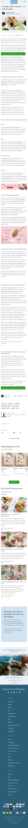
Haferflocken (4, 83)
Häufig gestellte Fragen (13, 748)
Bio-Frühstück (11, 701)
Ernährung (10, 35)
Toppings (10, 722)
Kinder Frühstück (11, 716)
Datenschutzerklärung (12, 791)
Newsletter (10, 759)
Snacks (9, 719)
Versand (20, 819)
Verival (8, 817)
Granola (9, 707)
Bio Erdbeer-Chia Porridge (5, 469)
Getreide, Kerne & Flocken (13, 725)
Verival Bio (3, 35)
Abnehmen (4, 403)
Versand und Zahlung (12, 782)
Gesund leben (16, 406)
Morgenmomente (5, 408)
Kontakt (9, 794)
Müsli (9, 710)
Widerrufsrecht (11, 785)
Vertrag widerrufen (12, 788)
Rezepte (13, 408)
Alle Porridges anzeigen (6, 449)
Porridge (25, 38)
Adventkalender (11, 731)
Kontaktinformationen (12, 821)
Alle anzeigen (14, 482)
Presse (9, 754)
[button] (2, 1)
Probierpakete (11, 728)
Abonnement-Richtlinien (13, 779)
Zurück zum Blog (14, 438)
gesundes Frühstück (20, 199)
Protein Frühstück (12, 713)
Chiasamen (21, 165)
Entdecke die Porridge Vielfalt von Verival (13, 53)
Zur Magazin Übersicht (6, 491)
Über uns (10, 739)
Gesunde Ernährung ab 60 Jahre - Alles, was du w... (13, 582)
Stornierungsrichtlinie (15, 823)
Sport (18, 408)
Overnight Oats (10, 287)
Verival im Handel (11, 751)
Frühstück (17, 403)
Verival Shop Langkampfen (13, 745)
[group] (11, 665)
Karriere (9, 757)
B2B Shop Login (11, 765)
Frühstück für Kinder (6, 406)
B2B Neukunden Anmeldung (14, 762)
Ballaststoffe (22, 65)
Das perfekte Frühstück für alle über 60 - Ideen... (12, 550)
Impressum (10, 774)
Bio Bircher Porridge (18, 468)
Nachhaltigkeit (11, 742)
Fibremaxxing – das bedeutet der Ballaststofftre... (10, 515)
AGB (9, 777)
